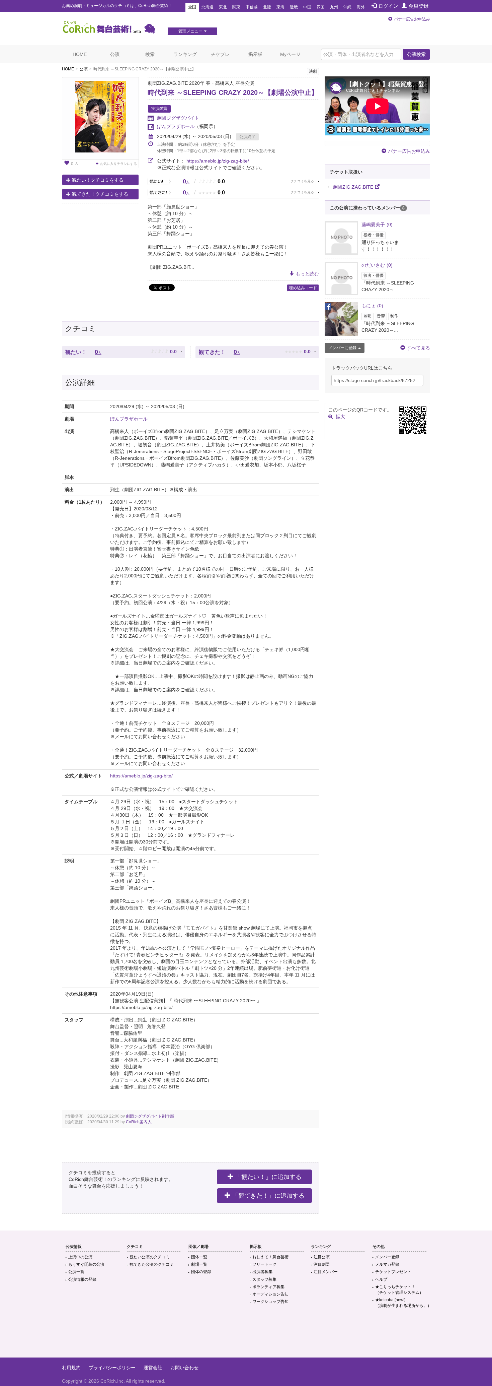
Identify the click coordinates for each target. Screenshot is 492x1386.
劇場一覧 (199, 1264)
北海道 (207, 7)
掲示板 (255, 54)
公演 (114, 54)
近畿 (294, 7)
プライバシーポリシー (112, 1367)
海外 (361, 7)
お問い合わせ (184, 1367)
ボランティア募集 (268, 1286)
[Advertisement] (246, 1336)
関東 (236, 7)
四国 (321, 7)
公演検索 (416, 54)
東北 (223, 7)
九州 (334, 7)
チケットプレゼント (393, 1271)
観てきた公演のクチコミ (152, 1264)
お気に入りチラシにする (118, 164)
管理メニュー (190, 31)
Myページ (290, 54)
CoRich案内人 (139, 1122)
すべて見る (418, 348)
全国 (192, 7)
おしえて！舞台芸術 (270, 1257)
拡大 (340, 416)
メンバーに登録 (342, 347)
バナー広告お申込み (412, 19)
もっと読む (307, 273)
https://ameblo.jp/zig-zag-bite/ (217, 161)
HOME (80, 54)
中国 (307, 7)
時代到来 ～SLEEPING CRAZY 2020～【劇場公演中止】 (233, 92)
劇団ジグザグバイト (178, 118)
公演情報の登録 (82, 1279)
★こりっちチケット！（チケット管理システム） (399, 1289)
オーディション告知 (270, 1294)
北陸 (267, 7)
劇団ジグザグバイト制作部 (150, 1116)
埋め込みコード (303, 288)
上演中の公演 (80, 1257)
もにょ (372, 305)
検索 (150, 54)
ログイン (388, 6)
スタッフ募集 (264, 1279)
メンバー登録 (387, 1257)
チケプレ (220, 54)
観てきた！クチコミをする (100, 194)
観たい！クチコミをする (98, 180)
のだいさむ (377, 265)
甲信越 (252, 7)
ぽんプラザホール (175, 126)
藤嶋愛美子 (377, 224)
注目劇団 (322, 1264)
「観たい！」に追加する (268, 1177)
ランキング (185, 54)
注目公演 (322, 1257)
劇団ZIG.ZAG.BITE (353, 187)
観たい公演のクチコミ (150, 1257)
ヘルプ (381, 1279)
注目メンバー (326, 1271)
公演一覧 (76, 1271)
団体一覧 (199, 1257)
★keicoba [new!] (403, 1303)
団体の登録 (201, 1271)
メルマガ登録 (387, 1264)
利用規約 (71, 1367)
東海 (280, 7)
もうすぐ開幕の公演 (86, 1264)
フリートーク (264, 1264)
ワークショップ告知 (270, 1301)
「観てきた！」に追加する (268, 1195)
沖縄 (347, 7)
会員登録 (418, 6)
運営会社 (153, 1367)
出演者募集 (262, 1271)
